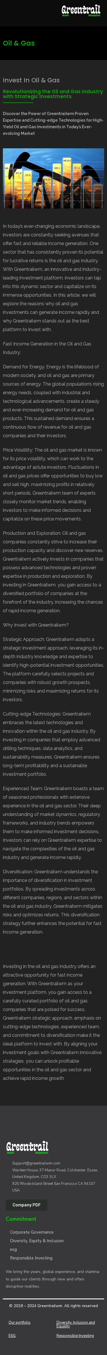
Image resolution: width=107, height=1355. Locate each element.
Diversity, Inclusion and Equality (75, 1324)
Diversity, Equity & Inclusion (37, 1241)
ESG (12, 1335)
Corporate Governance (32, 1232)
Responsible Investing (31, 1258)
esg (13, 1249)
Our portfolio (20, 1322)
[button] (26, 1205)
